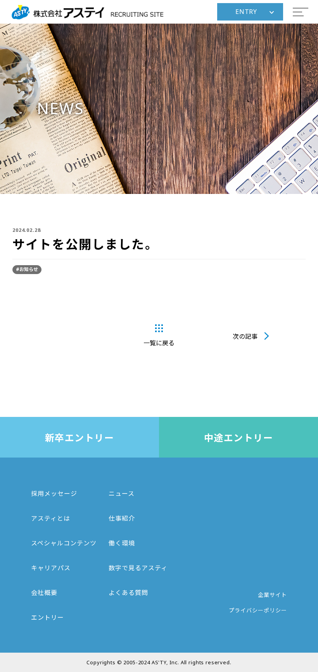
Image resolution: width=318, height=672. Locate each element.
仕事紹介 (122, 518)
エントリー (47, 617)
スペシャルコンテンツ (64, 543)
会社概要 (44, 592)
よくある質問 (128, 592)
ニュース (122, 493)
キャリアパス (51, 568)
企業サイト (272, 594)
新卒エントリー (79, 437)
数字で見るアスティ (138, 568)
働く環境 (122, 543)
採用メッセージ (54, 493)
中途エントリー (238, 437)
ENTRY (246, 11)
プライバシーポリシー (258, 610)
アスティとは (50, 518)
